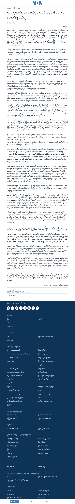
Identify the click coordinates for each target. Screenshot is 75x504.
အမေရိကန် (10, 326)
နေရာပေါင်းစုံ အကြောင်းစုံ (45, 394)
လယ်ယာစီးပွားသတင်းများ (14, 394)
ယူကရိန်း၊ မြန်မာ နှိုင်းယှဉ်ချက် (15, 397)
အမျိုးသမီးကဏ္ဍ (42, 372)
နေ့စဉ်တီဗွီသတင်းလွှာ (12, 438)
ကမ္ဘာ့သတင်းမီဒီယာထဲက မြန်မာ (15, 372)
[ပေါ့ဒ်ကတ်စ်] (33, 308)
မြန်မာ (8, 319)
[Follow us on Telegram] (25, 308)
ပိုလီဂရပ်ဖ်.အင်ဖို (42, 442)
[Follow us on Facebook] (8, 308)
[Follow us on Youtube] (16, 308)
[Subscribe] (37, 308)
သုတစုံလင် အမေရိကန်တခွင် (46, 386)
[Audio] (47, 501)
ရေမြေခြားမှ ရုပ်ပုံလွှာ (44, 438)
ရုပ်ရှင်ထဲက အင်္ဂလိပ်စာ (44, 415)
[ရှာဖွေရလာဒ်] (62, 501)
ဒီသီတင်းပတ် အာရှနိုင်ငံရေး (45, 361)
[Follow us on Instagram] (20, 308)
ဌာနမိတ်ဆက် (10, 466)
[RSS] (29, 308)
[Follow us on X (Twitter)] (12, 308)
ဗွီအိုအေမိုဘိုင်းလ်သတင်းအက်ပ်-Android (49, 476)
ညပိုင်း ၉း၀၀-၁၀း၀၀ (43, 428)
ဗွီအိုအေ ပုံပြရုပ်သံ (43, 446)
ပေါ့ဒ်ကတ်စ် (10, 340)
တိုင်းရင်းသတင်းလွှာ (43, 379)
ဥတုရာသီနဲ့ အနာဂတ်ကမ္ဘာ (14, 383)
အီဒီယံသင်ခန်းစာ (11, 415)
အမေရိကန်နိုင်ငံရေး (12, 364)
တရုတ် (40, 319)
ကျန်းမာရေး (41, 368)
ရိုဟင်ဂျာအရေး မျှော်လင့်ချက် (46, 375)
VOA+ (8, 476)
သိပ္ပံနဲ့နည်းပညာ (11, 379)
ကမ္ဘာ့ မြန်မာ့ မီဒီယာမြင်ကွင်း (14, 375)
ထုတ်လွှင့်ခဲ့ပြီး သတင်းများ (15, 8)
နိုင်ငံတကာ (10, 323)
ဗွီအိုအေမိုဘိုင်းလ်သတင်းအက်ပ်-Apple (17, 480)
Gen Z (40, 390)
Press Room (10, 494)
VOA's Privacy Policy (44, 494)
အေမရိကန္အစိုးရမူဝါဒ (43, 490)
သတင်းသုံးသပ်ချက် (12, 357)
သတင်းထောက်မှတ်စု (12, 368)
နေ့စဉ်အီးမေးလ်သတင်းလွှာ (45, 336)
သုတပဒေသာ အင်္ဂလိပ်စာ (45, 418)
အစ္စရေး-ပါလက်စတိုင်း (44, 323)
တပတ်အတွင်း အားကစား (13, 390)
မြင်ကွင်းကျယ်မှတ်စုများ (44, 354)
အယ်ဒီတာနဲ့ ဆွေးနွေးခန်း (13, 350)
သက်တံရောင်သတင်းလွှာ (45, 401)
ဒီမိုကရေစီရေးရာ (11, 361)
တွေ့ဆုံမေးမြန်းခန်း (12, 456)
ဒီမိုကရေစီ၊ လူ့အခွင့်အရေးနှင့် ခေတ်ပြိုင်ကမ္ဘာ (19, 354)
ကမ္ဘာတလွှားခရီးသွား (44, 357)
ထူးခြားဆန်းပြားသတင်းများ (14, 401)
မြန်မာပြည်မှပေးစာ (43, 350)
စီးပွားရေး (9, 386)
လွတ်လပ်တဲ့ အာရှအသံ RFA (14, 497)
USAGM (9, 490)
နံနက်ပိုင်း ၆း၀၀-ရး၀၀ (12, 428)
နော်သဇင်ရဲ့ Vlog (43, 453)
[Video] (31, 501)
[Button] (65, 26)
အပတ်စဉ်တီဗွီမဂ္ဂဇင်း (12, 446)
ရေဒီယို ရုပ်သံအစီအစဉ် (13, 442)
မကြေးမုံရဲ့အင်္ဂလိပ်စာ (12, 418)
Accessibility (41, 497)
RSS (8, 336)
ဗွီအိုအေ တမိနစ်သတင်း (44, 449)
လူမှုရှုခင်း (9, 404)
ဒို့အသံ (40, 397)
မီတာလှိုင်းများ (42, 466)
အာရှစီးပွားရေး (42, 364)
